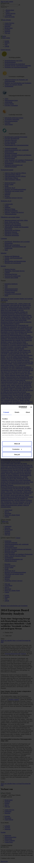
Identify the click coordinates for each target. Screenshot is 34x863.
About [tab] (28, 412)
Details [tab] (17, 412)
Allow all (17, 444)
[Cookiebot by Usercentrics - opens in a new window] (20, 407)
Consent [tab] (6, 412)
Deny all (17, 454)
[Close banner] (31, 407)
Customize (15, 449)
